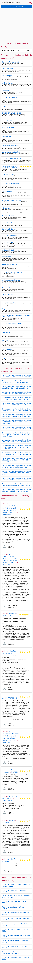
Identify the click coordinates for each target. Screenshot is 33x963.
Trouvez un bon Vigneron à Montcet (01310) (14, 924)
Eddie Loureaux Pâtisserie (11, 280)
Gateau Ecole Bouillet (9, 264)
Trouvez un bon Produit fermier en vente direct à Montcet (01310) (16, 952)
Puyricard (12, 696)
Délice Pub (12, 613)
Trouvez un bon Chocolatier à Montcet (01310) (15, 930)
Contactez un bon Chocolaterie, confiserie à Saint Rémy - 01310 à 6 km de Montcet (16, 409)
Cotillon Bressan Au (8, 68)
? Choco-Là (6, 208)
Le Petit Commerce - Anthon (12, 272)
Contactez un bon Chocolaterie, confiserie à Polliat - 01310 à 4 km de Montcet (16, 392)
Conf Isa (5, 340)
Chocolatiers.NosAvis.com (11, 2)
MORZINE (14, 772)
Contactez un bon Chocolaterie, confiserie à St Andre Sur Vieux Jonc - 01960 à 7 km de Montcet (16, 434)
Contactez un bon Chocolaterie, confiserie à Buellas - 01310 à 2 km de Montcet (16, 381)
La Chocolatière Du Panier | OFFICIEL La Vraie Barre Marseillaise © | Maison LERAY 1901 (10, 508)
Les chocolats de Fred (9, 97)
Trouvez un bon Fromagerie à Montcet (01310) (15, 919)
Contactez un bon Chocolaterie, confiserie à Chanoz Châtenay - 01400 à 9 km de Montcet (16, 472)
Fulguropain (6, 309)
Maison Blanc (6, 90)
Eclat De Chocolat (8, 174)
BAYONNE (6, 822)
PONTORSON (7, 800)
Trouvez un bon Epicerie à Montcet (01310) (14, 902)
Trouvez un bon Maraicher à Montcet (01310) (15, 941)
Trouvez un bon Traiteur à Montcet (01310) (14, 891)
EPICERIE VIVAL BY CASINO (12, 113)
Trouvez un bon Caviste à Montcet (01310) (14, 907)
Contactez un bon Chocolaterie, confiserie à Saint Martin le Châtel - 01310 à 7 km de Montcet (16, 447)
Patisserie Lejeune (8, 302)
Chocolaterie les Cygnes (10, 145)
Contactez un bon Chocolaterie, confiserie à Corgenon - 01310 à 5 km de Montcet (16, 398)
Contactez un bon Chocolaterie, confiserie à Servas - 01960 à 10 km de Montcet (16, 490)
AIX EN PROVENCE (9, 698)
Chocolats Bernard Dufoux (11, 152)
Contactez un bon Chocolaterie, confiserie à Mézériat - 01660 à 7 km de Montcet (16, 440)
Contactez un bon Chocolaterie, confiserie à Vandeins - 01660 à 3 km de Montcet (16, 387)
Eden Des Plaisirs (8, 127)
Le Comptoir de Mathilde (10, 183)
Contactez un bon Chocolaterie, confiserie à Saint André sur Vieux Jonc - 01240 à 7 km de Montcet (16, 421)
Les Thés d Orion (8, 222)
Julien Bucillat (6, 136)
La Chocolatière (7, 83)
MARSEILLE (6, 514)
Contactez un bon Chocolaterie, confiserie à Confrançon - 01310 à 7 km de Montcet (16, 453)
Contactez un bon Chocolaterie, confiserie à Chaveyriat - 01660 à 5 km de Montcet (16, 404)
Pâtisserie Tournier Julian (10, 288)
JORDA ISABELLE (8, 332)
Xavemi (4, 106)
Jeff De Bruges (7, 75)
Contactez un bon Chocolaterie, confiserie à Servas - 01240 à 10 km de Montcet (16, 479)
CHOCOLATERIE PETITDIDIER (13, 158)
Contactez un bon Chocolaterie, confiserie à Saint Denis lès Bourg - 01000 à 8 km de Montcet (16, 460)
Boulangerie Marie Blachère (11, 200)
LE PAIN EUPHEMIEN (9, 235)
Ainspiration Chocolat (9, 120)
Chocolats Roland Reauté (11, 62)
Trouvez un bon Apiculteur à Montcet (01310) (15, 947)
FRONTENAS (7, 616)
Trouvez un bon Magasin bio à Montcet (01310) (15, 913)
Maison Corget (7, 256)
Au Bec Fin (12, 859)
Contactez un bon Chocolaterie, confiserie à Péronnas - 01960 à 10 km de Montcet (16, 484)
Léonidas (12, 820)
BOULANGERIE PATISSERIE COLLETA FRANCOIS (16, 316)
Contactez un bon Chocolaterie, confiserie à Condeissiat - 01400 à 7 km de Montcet (16, 428)
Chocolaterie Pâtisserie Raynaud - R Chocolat (10, 167)
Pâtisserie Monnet (8, 215)
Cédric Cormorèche (8, 294)
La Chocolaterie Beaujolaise (11, 323)
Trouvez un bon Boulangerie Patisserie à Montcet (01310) (16, 885)
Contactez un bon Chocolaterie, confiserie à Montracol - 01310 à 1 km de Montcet (16, 376)
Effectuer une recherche (16, 6)
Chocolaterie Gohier (9, 229)
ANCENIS (5, 861)
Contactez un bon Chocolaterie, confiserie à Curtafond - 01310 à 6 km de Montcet (16, 415)
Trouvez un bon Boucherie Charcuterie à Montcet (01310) (16, 896)
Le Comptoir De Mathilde (10, 250)
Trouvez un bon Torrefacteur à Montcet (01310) (15, 958)
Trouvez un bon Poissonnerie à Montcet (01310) (16, 935)
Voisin (4, 358)
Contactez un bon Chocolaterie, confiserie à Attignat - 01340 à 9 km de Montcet (16, 466)
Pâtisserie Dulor (7, 242)
